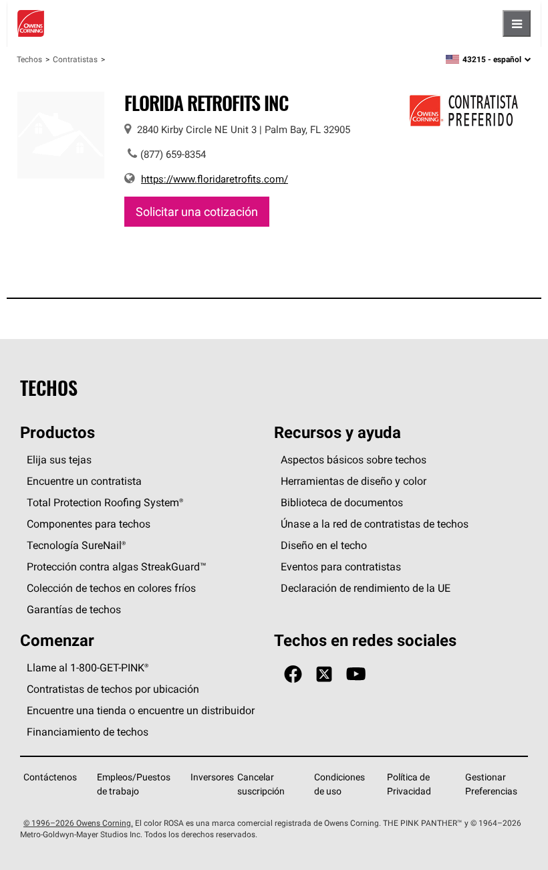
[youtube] (355, 674)
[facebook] (293, 674)
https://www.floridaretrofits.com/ (214, 179)
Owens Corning (30, 23)
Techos (29, 59)
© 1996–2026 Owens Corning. (78, 823)
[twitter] (324, 674)
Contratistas (75, 59)
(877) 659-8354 (173, 154)
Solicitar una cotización (197, 211)
